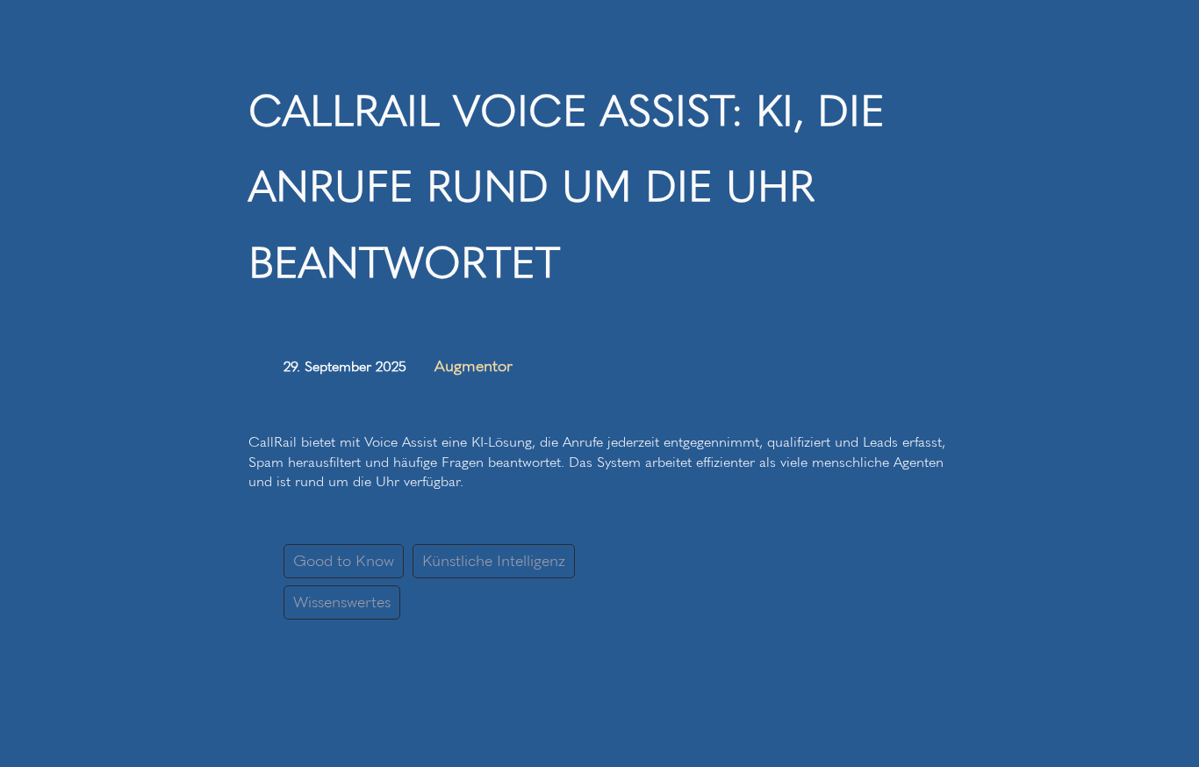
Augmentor (473, 366)
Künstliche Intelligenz (493, 560)
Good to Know (343, 560)
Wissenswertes (342, 602)
